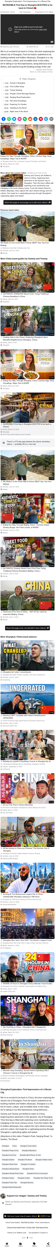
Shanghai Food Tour (9, 1155)
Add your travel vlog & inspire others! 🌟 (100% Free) (29, 1216)
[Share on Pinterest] (41, 119)
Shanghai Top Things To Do (43, 1178)
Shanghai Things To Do (10, 1150)
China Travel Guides (13, 1222)
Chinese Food (12, 1228)
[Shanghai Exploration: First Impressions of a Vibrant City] (27, 408)
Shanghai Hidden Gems (43, 1160)
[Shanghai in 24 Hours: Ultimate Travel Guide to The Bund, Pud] (27, 967)
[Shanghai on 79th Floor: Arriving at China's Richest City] (27, 878)
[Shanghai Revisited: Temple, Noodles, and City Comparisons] (27, 655)
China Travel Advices (42, 1222)
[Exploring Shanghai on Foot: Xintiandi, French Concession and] (27, 1010)
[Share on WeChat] (25, 119)
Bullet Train (21, 1228)
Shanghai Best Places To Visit (30, 1155)
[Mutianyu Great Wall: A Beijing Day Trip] (27, 226)
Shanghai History (8, 1178)
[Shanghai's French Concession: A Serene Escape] (27, 321)
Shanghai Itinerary (26, 1183)
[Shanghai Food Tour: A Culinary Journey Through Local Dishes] (27, 140)
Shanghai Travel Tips (9, 1183)
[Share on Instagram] (20, 119)
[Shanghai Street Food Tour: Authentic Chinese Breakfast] (27, 277)
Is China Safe (30, 1228)
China (12, 12)
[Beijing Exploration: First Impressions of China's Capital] (27, 595)
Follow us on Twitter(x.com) (16, 1233)
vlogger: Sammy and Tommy (33, 1196)
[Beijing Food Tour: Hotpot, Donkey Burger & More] (27, 508)
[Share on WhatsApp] (9, 119)
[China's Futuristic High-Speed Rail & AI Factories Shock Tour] (27, 699)
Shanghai (27, 12)
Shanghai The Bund (25, 1160)
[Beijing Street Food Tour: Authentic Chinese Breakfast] (27, 552)
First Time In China (27, 1222)
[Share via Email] (51, 119)
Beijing (5, 253)
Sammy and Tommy (11, 47)
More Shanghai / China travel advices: (19, 637)
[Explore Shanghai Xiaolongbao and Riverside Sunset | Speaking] (27, 1054)
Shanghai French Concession (37, 1173)
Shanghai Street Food (9, 1164)
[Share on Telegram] (46, 119)
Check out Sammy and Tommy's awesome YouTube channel (26, 1203)
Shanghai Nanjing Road (10, 1169)
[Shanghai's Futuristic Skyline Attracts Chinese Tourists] (27, 832)
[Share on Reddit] (30, 119)
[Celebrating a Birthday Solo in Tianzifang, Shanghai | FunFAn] (27, 745)
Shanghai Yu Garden (28, 1164)
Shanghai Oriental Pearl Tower (12, 1173)
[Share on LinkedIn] (35, 119)
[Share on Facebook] (4, 119)
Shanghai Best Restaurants (11, 1187)
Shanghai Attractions (29, 1150)
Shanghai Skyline (8, 1160)
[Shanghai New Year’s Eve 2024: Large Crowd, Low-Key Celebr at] (27, 924)
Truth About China (42, 1228)
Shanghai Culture (24, 1178)
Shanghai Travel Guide (28, 1146)
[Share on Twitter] (14, 119)
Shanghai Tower (28, 1169)
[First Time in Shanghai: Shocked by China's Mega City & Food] (27, 788)
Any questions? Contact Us (38, 1233)
